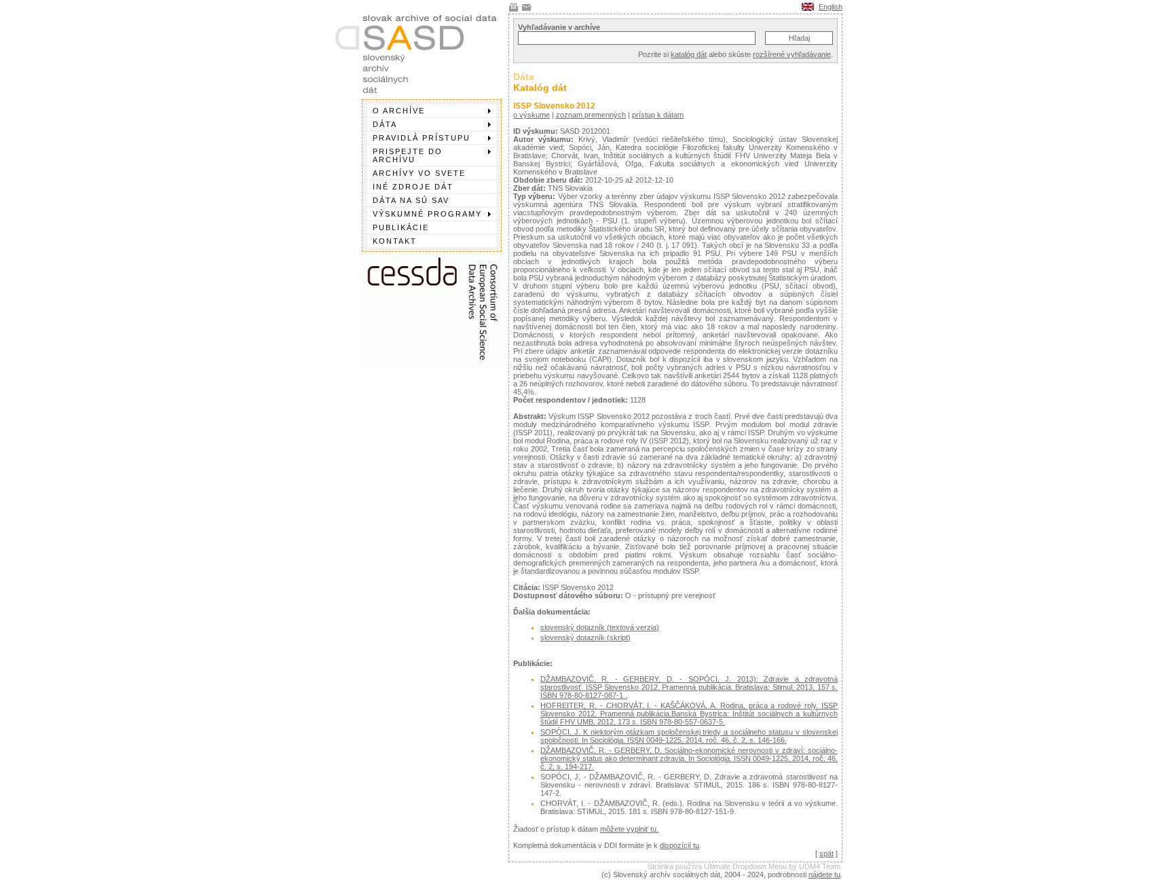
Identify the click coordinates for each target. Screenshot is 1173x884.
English (830, 7)
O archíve (399, 111)
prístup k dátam (658, 115)
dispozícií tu (679, 845)
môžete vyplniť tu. (629, 829)
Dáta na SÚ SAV (411, 200)
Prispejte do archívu (408, 155)
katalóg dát (689, 54)
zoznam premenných (591, 115)
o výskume (531, 115)
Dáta (385, 124)
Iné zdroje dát (413, 187)
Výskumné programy (427, 214)
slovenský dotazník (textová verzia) (599, 627)
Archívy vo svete (419, 173)
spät (826, 853)
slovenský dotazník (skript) (585, 637)
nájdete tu (824, 874)
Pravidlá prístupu (421, 138)
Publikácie (401, 227)
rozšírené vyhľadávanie (792, 54)
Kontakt (395, 241)
